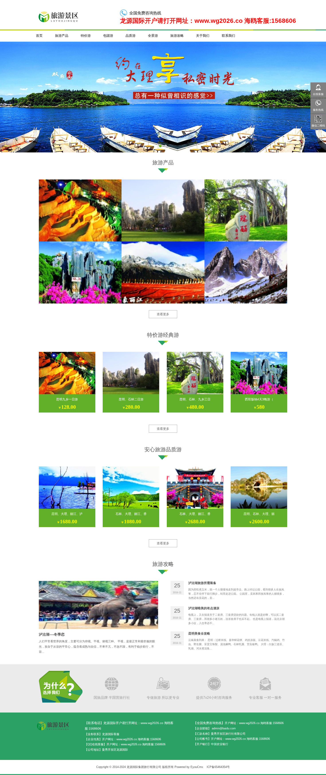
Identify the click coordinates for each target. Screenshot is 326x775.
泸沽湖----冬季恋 (52, 634)
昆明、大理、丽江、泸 (66, 514)
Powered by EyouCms (188, 767)
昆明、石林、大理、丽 (259, 514)
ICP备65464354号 (218, 767)
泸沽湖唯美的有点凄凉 (203, 608)
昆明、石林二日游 (131, 399)
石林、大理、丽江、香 (131, 514)
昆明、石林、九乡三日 (194, 399)
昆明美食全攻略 (199, 633)
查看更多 (163, 314)
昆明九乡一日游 (67, 399)
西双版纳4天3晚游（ (259, 399)
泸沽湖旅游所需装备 (202, 583)
